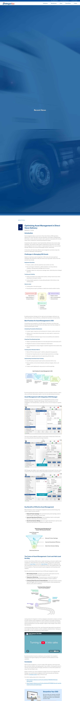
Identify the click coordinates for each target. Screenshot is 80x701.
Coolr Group (32, 564)
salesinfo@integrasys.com (64, 0)
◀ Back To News (21, 220)
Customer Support (74, 0)
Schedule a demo (33, 674)
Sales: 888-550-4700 (54, 0)
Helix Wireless (44, 564)
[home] (8, 3)
